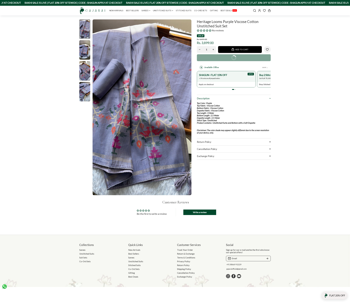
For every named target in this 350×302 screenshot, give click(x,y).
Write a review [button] (200, 212)
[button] (269, 10)
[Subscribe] (267, 258)
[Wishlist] (264, 10)
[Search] (254, 10)
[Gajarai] (92, 10)
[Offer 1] (233, 89)
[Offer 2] (235, 89)
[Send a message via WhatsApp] (4, 286)
